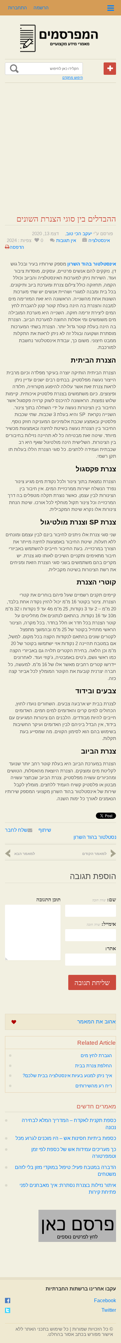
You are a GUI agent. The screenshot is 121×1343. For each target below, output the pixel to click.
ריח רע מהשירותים (93, 1085)
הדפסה (17, 247)
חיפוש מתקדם (72, 77)
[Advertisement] (60, 148)
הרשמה (41, 7)
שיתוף (44, 830)
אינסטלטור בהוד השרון (97, 837)
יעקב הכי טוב (79, 233)
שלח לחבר (16, 830)
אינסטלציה (99, 240)
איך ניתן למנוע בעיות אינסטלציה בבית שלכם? (67, 1075)
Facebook (105, 1300)
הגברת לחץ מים (96, 1055)
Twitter (108, 1310)
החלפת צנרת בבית (93, 1065)
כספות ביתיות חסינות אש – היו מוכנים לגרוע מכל (66, 1138)
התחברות (17, 7)
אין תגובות (66, 240)
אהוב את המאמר (96, 1022)
